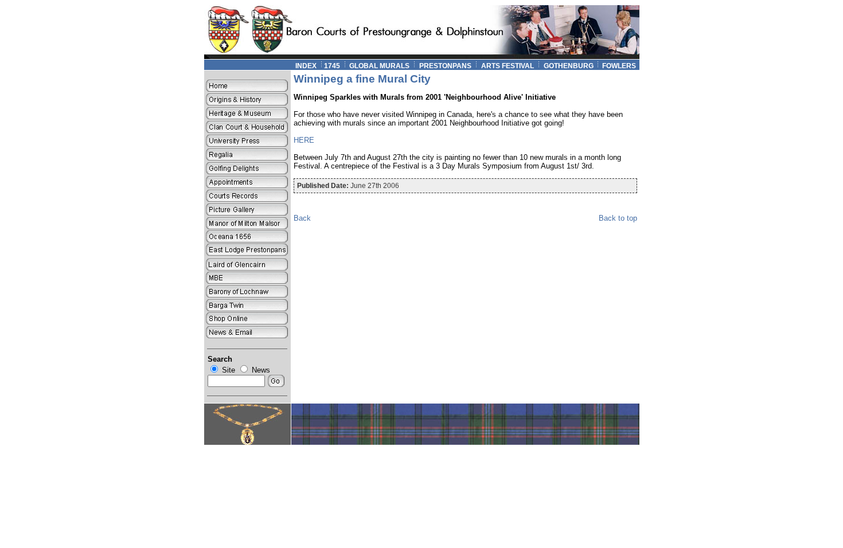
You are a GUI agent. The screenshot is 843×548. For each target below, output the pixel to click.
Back (302, 218)
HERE (304, 140)
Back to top (618, 218)
